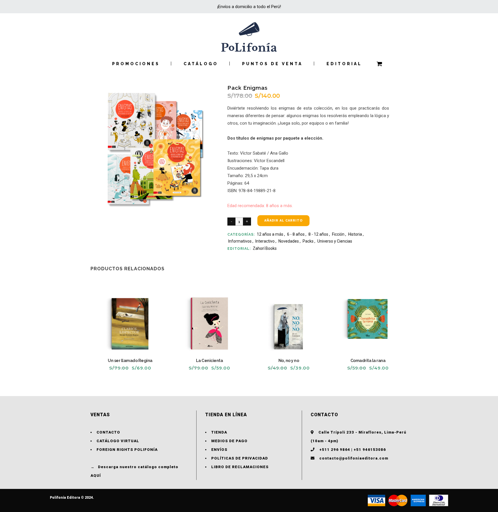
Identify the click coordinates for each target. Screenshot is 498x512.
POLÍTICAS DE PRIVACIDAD (239, 458)
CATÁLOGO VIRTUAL (118, 441)
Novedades (288, 241)
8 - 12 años (318, 234)
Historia (355, 234)
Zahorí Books (265, 248)
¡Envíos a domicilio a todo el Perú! (249, 6)
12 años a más (270, 234)
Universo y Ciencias (334, 241)
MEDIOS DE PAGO (229, 441)
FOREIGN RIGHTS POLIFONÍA (127, 449)
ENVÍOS (219, 449)
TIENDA (219, 432)
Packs (308, 241)
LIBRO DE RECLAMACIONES (240, 467)
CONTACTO (108, 432)
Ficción (338, 234)
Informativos (240, 241)
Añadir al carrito (283, 220)
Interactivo (265, 241)
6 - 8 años (296, 234)
